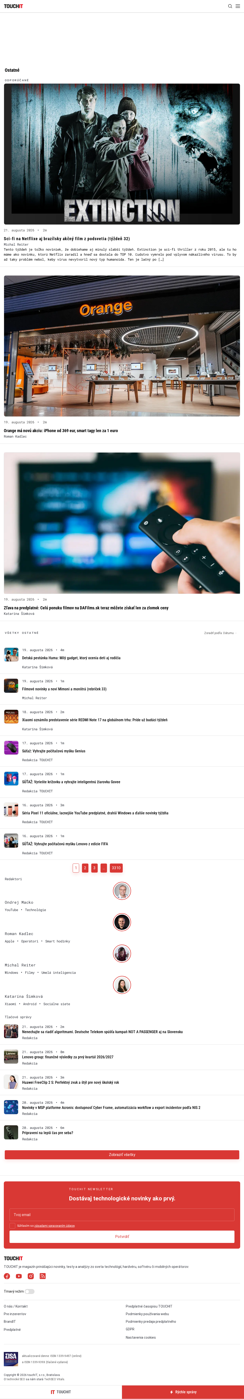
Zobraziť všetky (122, 1154)
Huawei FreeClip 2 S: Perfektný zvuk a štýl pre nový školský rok (70, 1082)
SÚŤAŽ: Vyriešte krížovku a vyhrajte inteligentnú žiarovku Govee (71, 782)
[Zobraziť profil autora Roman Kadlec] (122, 922)
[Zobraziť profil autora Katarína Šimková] (122, 985)
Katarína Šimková (19, 613)
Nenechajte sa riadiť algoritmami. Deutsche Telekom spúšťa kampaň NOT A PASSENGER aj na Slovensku (102, 1032)
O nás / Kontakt (16, 1306)
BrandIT (10, 1321)
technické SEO (16, 1379)
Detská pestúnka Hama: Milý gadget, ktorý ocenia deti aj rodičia (71, 658)
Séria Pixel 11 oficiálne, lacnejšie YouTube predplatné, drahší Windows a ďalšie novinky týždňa (95, 813)
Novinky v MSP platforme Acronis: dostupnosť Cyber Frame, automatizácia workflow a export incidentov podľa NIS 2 (111, 1107)
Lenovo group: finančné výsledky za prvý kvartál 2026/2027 (67, 1057)
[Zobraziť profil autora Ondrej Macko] (122, 890)
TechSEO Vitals (54, 1379)
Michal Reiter (16, 244)
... (104, 868)
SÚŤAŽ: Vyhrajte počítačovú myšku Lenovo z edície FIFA (65, 844)
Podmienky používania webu (147, 1314)
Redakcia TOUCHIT (37, 760)
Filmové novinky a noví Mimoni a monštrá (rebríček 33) (64, 689)
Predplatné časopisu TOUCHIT (149, 1306)
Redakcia (29, 1038)
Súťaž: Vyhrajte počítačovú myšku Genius (53, 751)
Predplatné (12, 1330)
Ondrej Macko (19, 902)
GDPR (130, 1329)
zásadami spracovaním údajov (54, 1225)
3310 (116, 868)
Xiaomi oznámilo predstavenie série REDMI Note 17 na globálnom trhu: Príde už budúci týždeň (95, 720)
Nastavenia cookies (141, 1337)
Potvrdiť (122, 1236)
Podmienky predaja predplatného (151, 1321)
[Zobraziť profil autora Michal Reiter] (122, 953)
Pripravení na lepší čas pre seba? (47, 1133)
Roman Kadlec (15, 436)
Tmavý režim (14, 1291)
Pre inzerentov (15, 1314)
